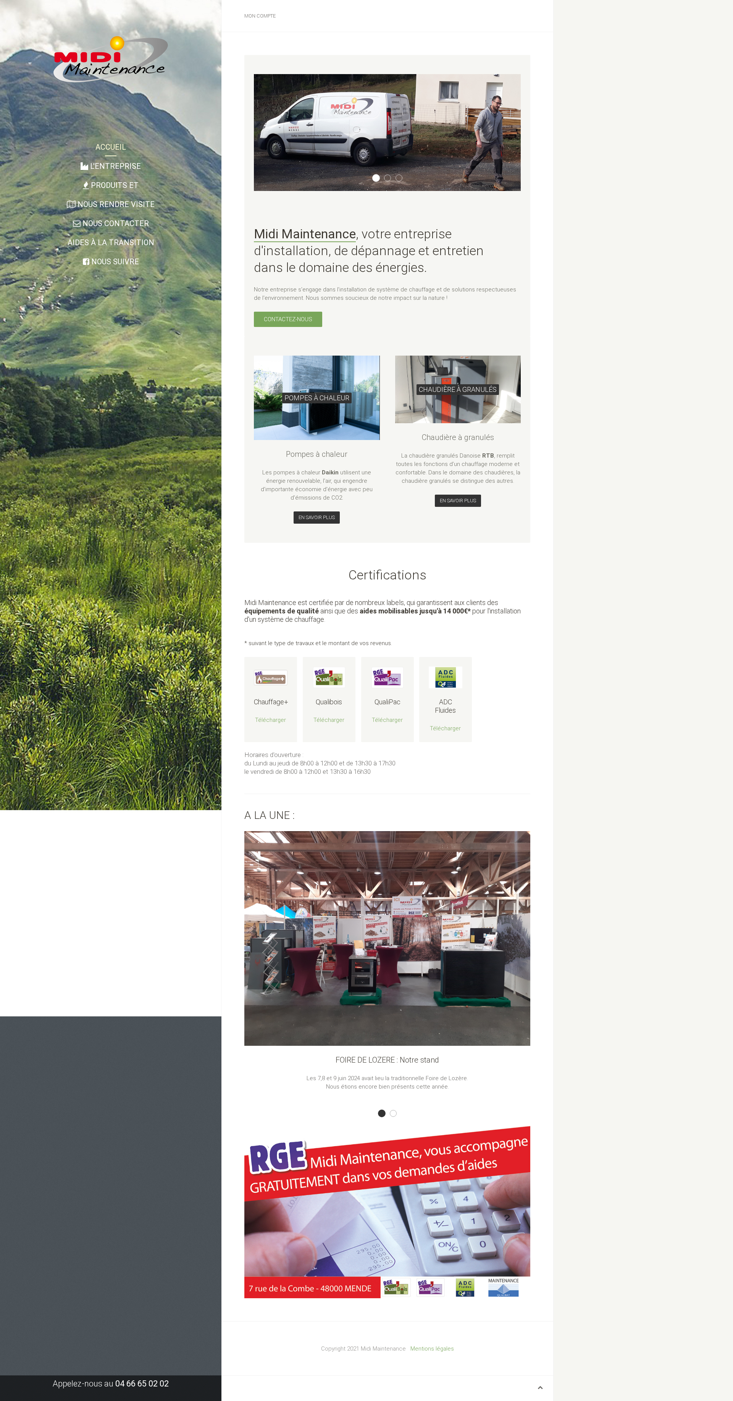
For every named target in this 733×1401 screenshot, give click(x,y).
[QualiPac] (387, 677)
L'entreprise (114, 166)
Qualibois (329, 702)
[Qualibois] (329, 677)
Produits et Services (114, 188)
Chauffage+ (271, 702)
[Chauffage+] (270, 677)
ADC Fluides (445, 706)
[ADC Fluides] (445, 677)
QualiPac (387, 702)
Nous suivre (114, 261)
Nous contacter (115, 223)
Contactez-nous (288, 319)
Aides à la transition (111, 242)
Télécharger (270, 720)
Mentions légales (432, 1348)
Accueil (110, 147)
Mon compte (260, 16)
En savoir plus (317, 517)
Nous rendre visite (115, 204)
